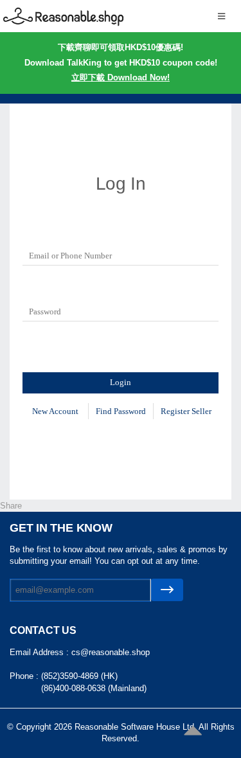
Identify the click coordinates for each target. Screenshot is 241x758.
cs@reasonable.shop (110, 652)
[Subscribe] (167, 590)
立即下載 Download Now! (120, 77)
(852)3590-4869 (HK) (79, 676)
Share (11, 505)
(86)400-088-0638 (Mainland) (94, 688)
